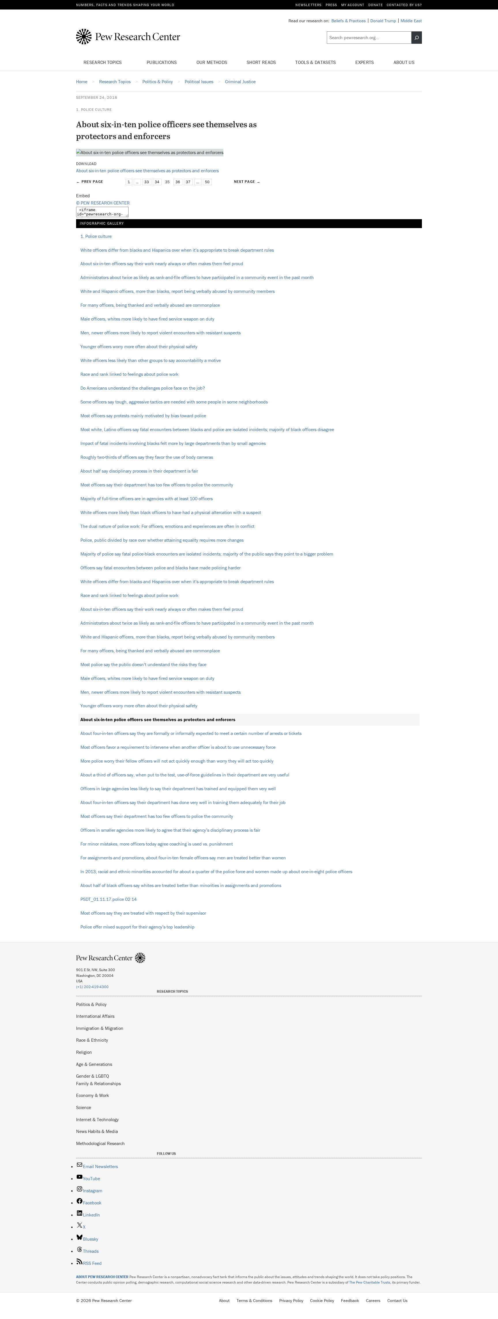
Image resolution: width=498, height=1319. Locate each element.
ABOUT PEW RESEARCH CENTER (102, 1276)
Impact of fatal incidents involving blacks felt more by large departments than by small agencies (173, 443)
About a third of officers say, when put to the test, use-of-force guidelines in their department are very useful (184, 775)
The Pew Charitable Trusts (369, 1282)
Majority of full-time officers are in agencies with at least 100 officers (146, 498)
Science (83, 1107)
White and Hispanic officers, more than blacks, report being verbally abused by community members (177, 291)
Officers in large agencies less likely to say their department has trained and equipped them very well (178, 788)
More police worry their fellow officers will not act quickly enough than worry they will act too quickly (176, 761)
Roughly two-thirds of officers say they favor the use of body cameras (146, 457)
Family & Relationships (98, 1083)
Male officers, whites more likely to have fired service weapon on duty (147, 319)
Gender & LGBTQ (92, 1076)
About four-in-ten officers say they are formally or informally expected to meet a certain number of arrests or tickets (190, 733)
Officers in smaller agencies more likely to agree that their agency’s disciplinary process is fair (170, 830)
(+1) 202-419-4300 (92, 986)
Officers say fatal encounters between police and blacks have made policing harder (160, 568)
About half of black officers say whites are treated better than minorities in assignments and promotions (180, 885)
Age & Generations (94, 1064)
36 (178, 181)
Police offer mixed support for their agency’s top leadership (137, 927)
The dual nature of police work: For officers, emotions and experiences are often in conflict (167, 526)
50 (207, 181)
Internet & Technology (97, 1119)
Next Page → (247, 181)
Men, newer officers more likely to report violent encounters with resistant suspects (160, 333)
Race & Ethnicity (92, 1040)
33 (146, 181)
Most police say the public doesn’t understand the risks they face (143, 664)
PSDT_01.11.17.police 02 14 (108, 899)
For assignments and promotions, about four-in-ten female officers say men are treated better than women (183, 858)
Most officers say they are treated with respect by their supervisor (143, 913)
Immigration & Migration (99, 1028)
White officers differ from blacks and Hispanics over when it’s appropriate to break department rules (177, 250)
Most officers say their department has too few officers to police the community (156, 485)
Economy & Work (92, 1095)
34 (157, 181)
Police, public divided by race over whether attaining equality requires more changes (162, 540)
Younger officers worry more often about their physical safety (138, 346)
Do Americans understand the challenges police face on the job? (142, 388)
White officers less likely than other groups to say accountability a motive (150, 360)
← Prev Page (89, 181)
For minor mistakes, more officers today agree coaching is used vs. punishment (156, 844)
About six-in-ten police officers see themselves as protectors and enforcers (147, 170)
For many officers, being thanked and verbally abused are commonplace (150, 305)
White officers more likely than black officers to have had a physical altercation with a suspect (170, 512)
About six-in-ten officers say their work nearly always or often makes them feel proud (161, 263)
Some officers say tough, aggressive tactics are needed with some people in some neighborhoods (174, 402)
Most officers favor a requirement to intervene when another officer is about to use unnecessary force (178, 747)
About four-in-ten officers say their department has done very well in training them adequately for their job (183, 802)
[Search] (417, 37)
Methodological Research (100, 1143)
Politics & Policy (91, 1004)
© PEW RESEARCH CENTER (103, 203)
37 (188, 181)
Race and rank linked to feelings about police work (129, 374)
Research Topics (103, 62)
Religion (84, 1052)
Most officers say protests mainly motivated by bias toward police (143, 415)
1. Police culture (94, 109)
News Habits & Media (97, 1131)
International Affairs (95, 1016)
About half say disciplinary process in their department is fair (139, 471)
